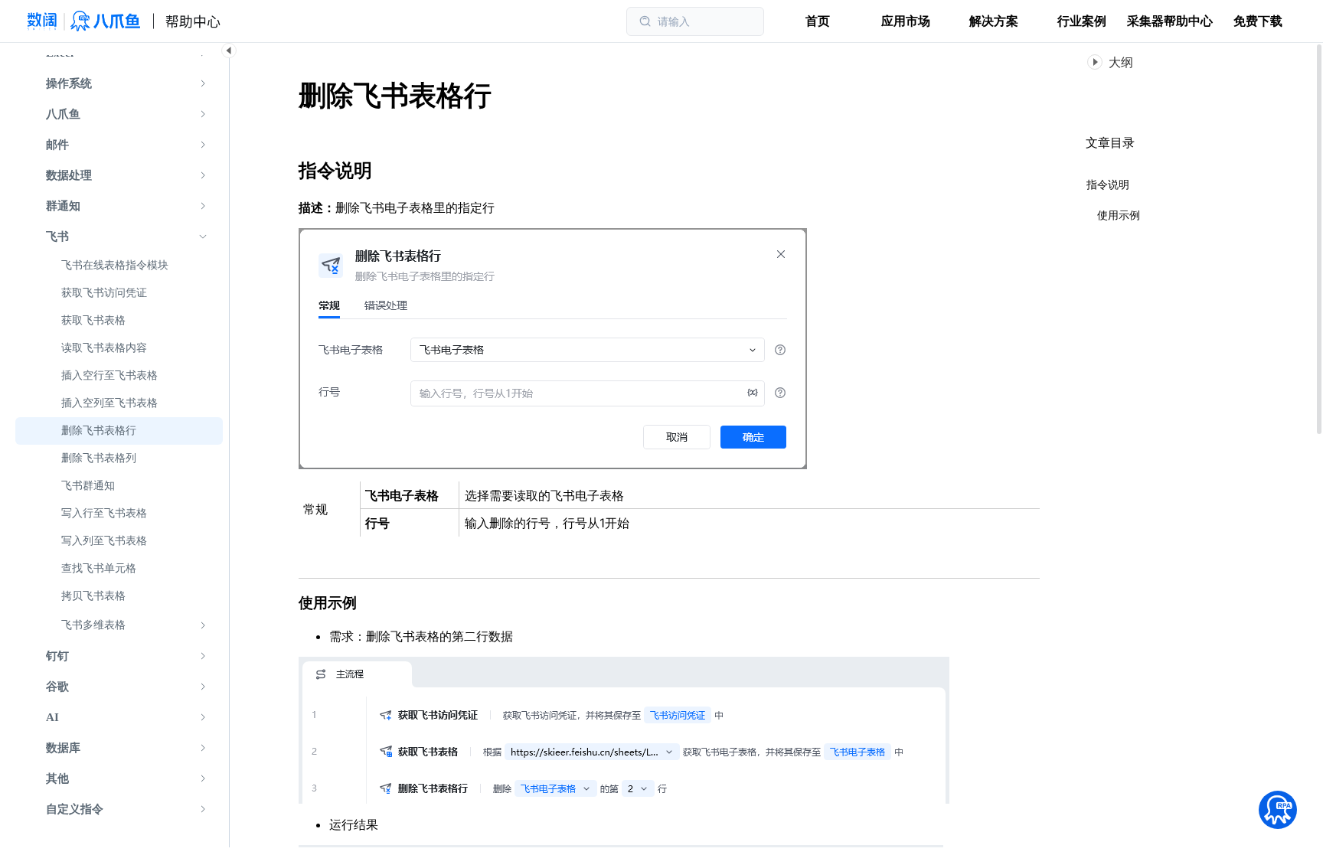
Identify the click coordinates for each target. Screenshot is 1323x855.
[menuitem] (119, 83)
